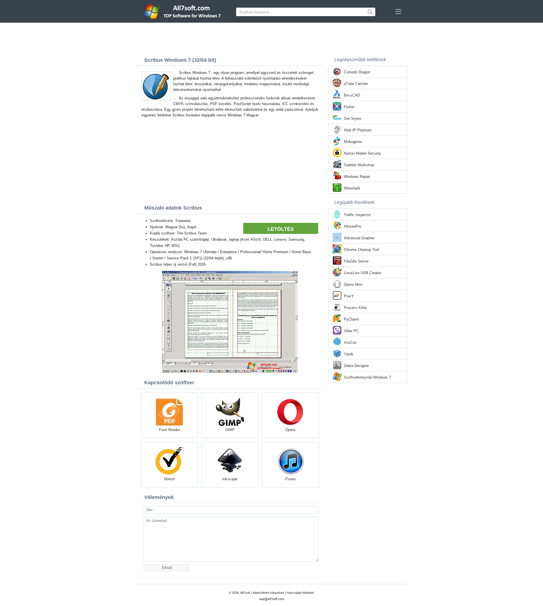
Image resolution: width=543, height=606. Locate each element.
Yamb (348, 354)
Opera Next (353, 284)
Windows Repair (357, 176)
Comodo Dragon (357, 72)
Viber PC (351, 331)
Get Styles (352, 118)
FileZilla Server (356, 261)
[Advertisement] (271, 38)
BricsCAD (352, 95)
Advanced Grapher (359, 238)
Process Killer (355, 308)
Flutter (349, 107)
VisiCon (350, 342)
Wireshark (352, 188)
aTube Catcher (356, 84)
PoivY (349, 296)
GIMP (230, 430)
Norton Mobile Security (362, 153)
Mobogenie (353, 142)
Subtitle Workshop (359, 165)
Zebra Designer (356, 366)
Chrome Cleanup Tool (361, 249)
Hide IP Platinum (358, 130)
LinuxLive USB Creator (362, 273)
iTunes (290, 479)
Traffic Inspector (357, 215)
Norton (169, 479)
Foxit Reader (169, 430)
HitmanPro (352, 226)
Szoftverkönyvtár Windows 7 (367, 377)
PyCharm (351, 319)
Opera (290, 430)
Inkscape (229, 479)
